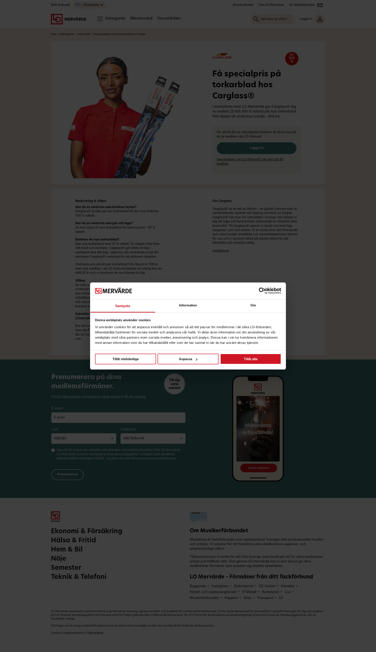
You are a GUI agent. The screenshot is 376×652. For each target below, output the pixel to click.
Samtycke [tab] (122, 306)
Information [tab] (188, 305)
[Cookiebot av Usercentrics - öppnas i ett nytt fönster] (262, 290)
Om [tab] (253, 305)
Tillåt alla (250, 359)
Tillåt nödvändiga (125, 359)
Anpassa (185, 359)
